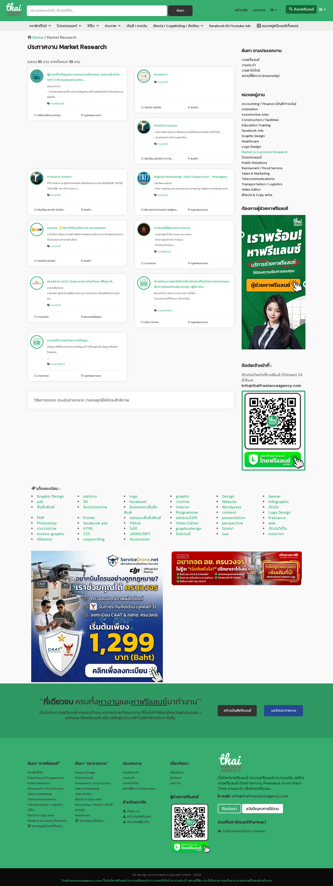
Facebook (138, 501)
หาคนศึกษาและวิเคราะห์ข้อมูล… (68, 340)
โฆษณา (228, 528)
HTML (88, 528)
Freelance (277, 518)
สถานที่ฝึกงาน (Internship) (260, 75)
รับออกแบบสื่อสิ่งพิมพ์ (140, 509)
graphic (182, 496)
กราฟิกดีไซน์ (35, 772)
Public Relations (254, 162)
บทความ (175, 783)
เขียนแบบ (44, 539)
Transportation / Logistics (262, 184)
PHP (40, 518)
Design (228, 496)
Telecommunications (258, 178)
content (229, 512)
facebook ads (95, 523)
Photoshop (47, 523)
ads (40, 501)
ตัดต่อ (273, 507)
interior (182, 507)
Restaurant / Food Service (262, 168)
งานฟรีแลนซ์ (57, 103)
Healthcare (250, 141)
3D (85, 501)
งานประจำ (163, 82)
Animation (250, 109)
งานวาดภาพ (47, 528)
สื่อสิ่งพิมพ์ (46, 507)
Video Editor (251, 189)
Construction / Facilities (260, 119)
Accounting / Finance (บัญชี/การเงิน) (269, 103)
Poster (89, 518)
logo (133, 496)
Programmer (187, 512)
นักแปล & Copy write (257, 194)
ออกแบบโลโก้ (186, 518)
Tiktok (135, 523)
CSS (86, 534)
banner (274, 496)
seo (225, 534)
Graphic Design (253, 136)
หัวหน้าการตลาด (165, 125)
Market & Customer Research (264, 152)
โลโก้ (133, 528)
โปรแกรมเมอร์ (252, 157)
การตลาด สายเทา (59, 176)
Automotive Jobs (255, 114)
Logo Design (251, 146)
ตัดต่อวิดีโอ (277, 528)
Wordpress (231, 507)
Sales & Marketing (256, 173)
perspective (232, 523)
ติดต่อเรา (176, 778)
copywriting (94, 539)
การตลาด (160, 74)
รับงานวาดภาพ (95, 507)
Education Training (256, 125)
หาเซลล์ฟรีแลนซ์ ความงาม (172, 227)
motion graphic (50, 534)
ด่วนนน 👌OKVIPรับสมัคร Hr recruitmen (76, 227)
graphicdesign (188, 528)
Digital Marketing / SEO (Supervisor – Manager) (190, 176)
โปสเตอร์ (183, 534)
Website (229, 501)
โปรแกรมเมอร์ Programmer (46, 778)
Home (37, 37)
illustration (139, 539)
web (271, 523)
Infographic (278, 501)
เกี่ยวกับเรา (177, 772)
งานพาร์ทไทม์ (165, 310)
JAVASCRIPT (140, 534)
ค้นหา (180, 10)
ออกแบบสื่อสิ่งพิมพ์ (145, 518)
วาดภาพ (182, 501)
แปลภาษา (276, 534)
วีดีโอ (31, 810)
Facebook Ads (253, 130)
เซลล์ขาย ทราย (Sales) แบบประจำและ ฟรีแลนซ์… (80, 281)
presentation (233, 518)
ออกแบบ (90, 496)
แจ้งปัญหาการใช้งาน (262, 808)
